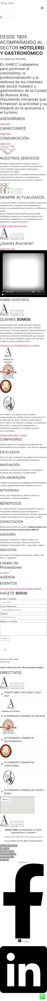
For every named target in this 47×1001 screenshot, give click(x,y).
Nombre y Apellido (8, 599)
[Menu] (42, 8)
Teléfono (4, 614)
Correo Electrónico (8, 606)
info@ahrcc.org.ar (7, 665)
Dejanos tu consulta (8, 621)
